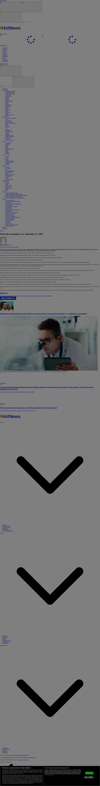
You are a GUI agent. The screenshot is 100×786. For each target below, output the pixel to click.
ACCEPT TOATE (89, 773)
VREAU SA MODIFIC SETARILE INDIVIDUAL (89, 777)
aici (27, 779)
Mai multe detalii (20, 773)
